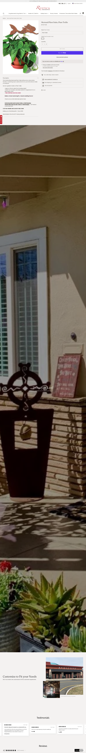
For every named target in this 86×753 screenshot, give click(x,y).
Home (4, 18)
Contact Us (1, 120)
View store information (48, 67)
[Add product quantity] (46, 44)
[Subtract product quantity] (42, 44)
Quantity (43, 41)
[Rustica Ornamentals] (43, 7)
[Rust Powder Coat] (42, 38)
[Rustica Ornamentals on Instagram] (61, 3)
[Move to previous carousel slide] (79, 705)
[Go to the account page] (80, 13)
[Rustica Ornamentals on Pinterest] (62, 3)
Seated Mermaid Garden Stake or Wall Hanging (17, 104)
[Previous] (26, 1)
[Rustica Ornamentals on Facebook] (59, 3)
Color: (47, 36)
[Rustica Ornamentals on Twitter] (65, 3)
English (69, 3)
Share (44, 90)
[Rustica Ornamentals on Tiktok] (64, 3)
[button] (6, 732)
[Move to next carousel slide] (82, 705)
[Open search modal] (3, 13)
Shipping (50, 71)
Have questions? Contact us (51, 79)
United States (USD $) (78, 3)
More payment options (62, 57)
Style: (45, 30)
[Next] (60, 1)
